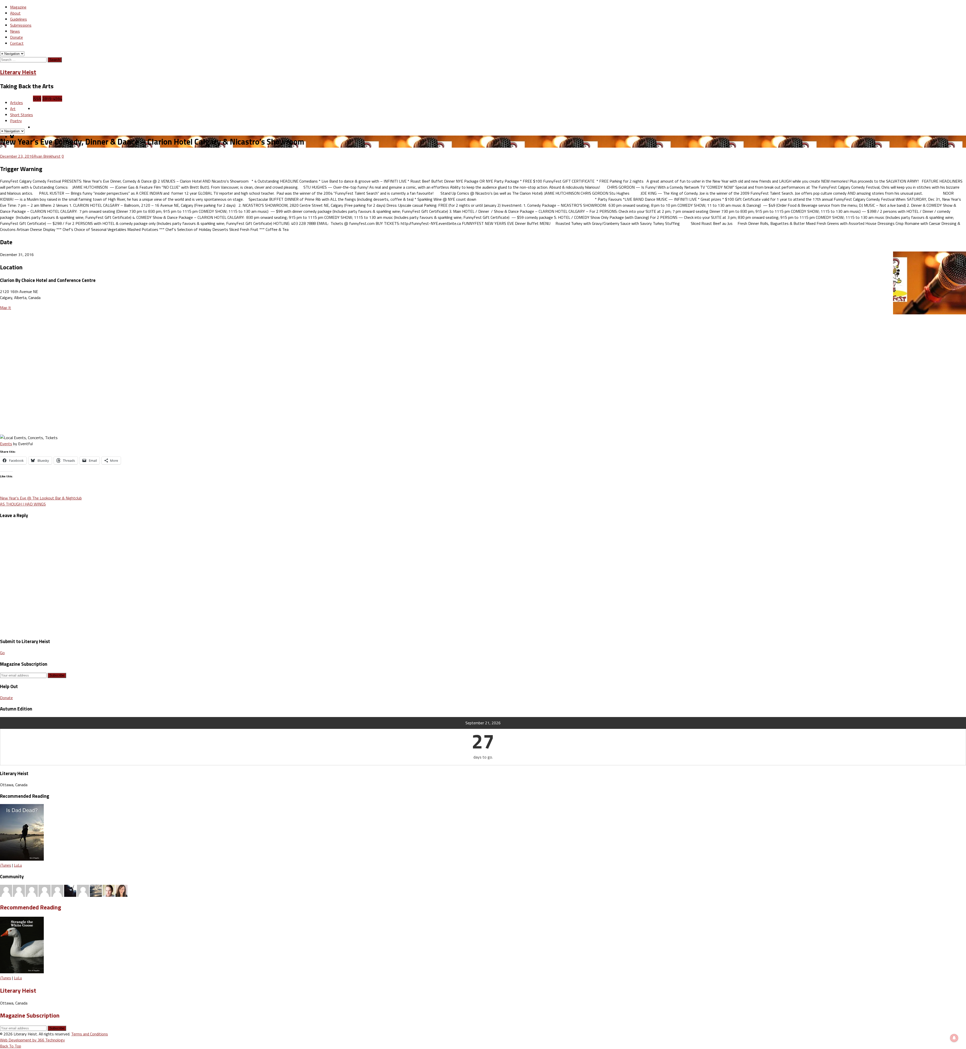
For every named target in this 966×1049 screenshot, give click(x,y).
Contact (17, 43)
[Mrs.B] (19, 890)
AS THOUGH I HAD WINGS (23, 504)
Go (2, 653)
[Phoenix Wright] (121, 890)
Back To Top (10, 1046)
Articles (16, 103)
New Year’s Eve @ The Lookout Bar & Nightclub (41, 498)
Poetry (16, 121)
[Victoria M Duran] (57, 890)
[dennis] (44, 890)
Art (13, 109)
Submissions (20, 25)
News (15, 31)
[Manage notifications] (954, 1038)
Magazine (18, 7)
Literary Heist (18, 71)
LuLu (18, 865)
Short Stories (21, 115)
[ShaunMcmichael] (109, 890)
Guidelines (18, 19)
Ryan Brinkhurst (47, 156)
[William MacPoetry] (96, 890)
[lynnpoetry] (32, 890)
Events (6, 444)
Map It (5, 308)
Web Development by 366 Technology (32, 1040)
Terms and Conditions (89, 1034)
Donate (16, 37)
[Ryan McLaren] (6, 890)
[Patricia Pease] (70, 890)
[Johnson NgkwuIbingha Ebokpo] (83, 890)
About (15, 13)
